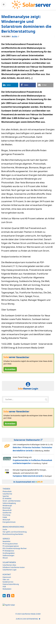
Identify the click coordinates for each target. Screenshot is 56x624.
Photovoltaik (7, 491)
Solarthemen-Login (9, 570)
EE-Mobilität (7, 498)
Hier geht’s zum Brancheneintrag (15, 532)
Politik (5, 517)
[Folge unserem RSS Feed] (12, 596)
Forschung (6, 515)
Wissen (5, 558)
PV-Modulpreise (8, 551)
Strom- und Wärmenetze (11, 501)
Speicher (6, 496)
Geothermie (7, 513)
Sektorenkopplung (9, 503)
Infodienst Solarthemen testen (14, 567)
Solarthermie (7, 494)
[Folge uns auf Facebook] (8, 596)
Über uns (6, 579)
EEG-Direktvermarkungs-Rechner (15, 548)
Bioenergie (7, 508)
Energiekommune (9, 522)
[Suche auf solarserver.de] (46, 399)
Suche (5, 529)
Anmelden (10, 369)
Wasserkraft (7, 510)
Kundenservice (8, 582)
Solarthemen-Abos (9, 565)
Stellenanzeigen (8, 555)
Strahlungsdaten (9, 553)
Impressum (7, 577)
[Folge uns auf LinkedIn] (4, 596)
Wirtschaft (6, 520)
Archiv (14, 36)
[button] (10, 85)
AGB (4, 586)
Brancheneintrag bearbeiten (13, 534)
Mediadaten (7, 589)
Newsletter (7, 541)
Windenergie (7, 505)
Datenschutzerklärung (11, 584)
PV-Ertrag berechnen (10, 544)
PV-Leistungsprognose (11, 546)
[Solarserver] (31, 5)
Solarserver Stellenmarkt (27, 439)
